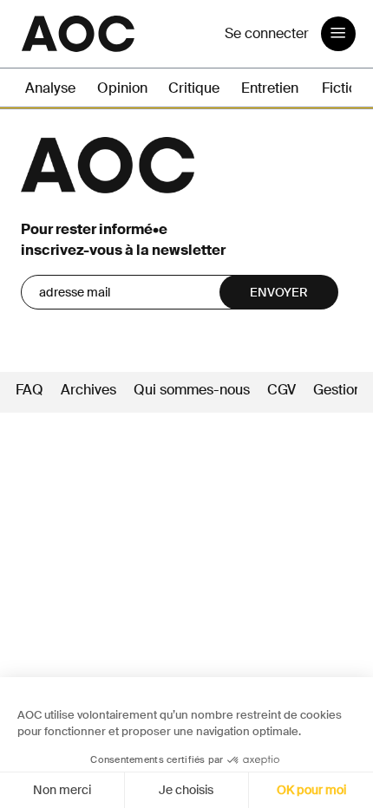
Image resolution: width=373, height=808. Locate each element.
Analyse (50, 88)
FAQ (29, 390)
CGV (281, 390)
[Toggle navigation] (338, 33)
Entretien (269, 88)
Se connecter (267, 33)
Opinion (122, 88)
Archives (88, 390)
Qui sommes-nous (192, 390)
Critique (193, 88)
